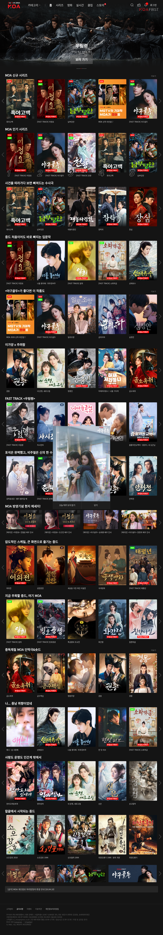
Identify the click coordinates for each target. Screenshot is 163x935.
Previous (51, 464)
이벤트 (29, 909)
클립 (90, 5)
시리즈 (59, 5)
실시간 (80, 5)
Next (112, 464)
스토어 (101, 5)
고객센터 (9, 909)
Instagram (18, 922)
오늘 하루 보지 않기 (67, 505)
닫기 (96, 505)
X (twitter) (28, 922)
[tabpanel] (81, 36)
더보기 (153, 76)
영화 (69, 5)
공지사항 (20, 909)
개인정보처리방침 (52, 909)
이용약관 (38, 909)
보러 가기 (82, 59)
